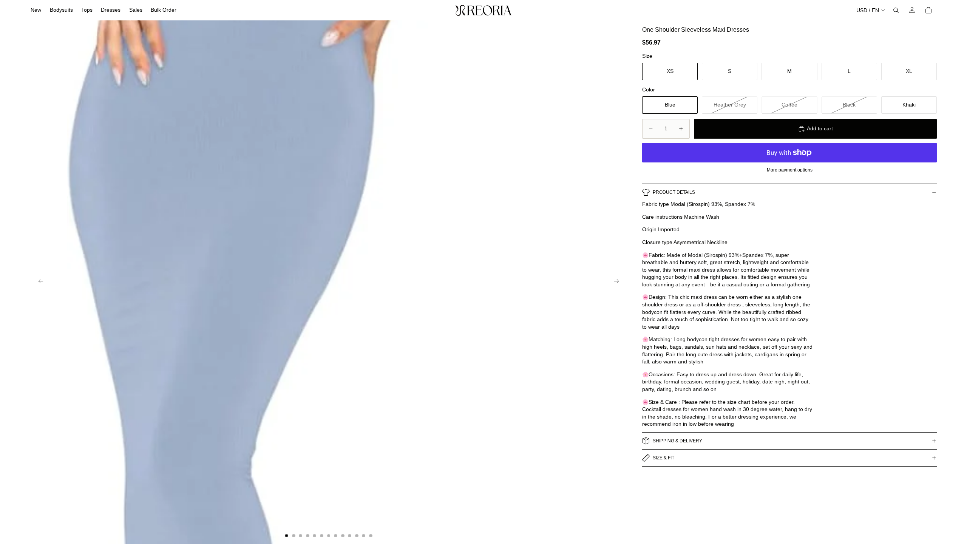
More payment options (790, 169)
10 (349, 535)
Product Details (674, 192)
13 (370, 535)
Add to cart (820, 128)
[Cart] (928, 10)
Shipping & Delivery (677, 441)
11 (356, 535)
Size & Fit (663, 458)
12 (363, 535)
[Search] (896, 10)
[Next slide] (618, 282)
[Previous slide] (38, 282)
